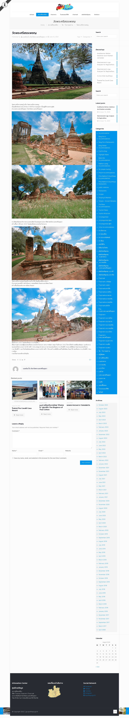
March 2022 (103, 456)
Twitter (87, 689)
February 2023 (103, 427)
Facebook (88, 686)
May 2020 (102, 519)
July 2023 (102, 412)
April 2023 (102, 420)
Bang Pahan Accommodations (104, 147)
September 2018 (104, 582)
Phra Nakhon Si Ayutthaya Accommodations (107, 177)
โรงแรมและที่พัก (104, 389)
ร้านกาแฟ (102, 278)
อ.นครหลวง (102, 361)
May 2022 (102, 449)
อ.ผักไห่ (101, 371)
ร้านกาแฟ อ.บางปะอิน (105, 302)
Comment (16, 431)
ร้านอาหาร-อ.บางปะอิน (106, 328)
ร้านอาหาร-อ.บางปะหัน (106, 325)
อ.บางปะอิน (102, 365)
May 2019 (102, 552)
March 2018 (102, 604)
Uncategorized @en (105, 220)
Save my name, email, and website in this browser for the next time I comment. (40, 458)
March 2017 (102, 626)
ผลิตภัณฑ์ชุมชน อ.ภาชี (106, 271)
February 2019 (103, 563)
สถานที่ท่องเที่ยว (53, 25)
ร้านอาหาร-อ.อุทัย (104, 344)
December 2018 (104, 571)
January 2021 (103, 497)
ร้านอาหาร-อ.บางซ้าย (105, 318)
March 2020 (103, 526)
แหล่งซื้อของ (102, 385)
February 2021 (103, 493)
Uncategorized (103, 217)
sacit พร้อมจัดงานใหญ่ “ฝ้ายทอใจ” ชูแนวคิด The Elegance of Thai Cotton (51, 407)
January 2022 (103, 464)
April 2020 (102, 523)
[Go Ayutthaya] (64, 7)
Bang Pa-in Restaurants (106, 142)
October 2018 (103, 578)
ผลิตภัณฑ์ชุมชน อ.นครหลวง (103, 256)
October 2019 (103, 534)
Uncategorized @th (105, 224)
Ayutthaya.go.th (90, 695)
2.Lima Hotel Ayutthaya (105, 76)
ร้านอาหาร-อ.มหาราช (106, 341)
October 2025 (103, 405)
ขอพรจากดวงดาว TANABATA (78, 405)
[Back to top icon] (115, 711)
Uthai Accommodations (106, 227)
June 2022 (102, 445)
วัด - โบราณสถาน (67, 25)
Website (68, 451)
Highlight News (104, 154)
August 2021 (103, 475)
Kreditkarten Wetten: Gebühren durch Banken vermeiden (105, 56)
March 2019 (102, 560)
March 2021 (102, 490)
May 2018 (102, 596)
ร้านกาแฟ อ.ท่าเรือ (104, 288)
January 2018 (103, 611)
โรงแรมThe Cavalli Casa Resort (22, 409)
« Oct (97, 667)
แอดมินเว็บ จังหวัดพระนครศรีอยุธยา (34, 37)
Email (41, 451)
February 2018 (103, 608)
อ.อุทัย (100, 382)
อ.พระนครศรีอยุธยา (105, 375)
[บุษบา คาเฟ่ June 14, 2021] (124, 710)
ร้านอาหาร (102, 314)
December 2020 (104, 501)
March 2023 (103, 423)
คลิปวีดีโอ (102, 244)
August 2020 (103, 508)
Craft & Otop (103, 151)
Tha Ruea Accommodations (104, 205)
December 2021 (104, 467)
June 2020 (102, 515)
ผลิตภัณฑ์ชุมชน (103, 251)
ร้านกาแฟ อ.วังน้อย (105, 281)
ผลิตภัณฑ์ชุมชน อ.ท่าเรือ (106, 275)
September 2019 (104, 537)
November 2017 (104, 619)
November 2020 (104, 504)
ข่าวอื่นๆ (101, 241)
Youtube (88, 691)
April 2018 (102, 600)
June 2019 (102, 549)
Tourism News (103, 210)
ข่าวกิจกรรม (102, 230)
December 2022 (104, 434)
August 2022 (103, 438)
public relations (104, 187)
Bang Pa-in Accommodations (104, 138)
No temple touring (105, 169)
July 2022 (102, 442)
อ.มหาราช (102, 378)
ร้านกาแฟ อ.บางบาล (105, 295)
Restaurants (102, 191)
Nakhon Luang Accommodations (104, 165)
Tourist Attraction (104, 213)
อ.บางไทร (102, 368)
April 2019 (102, 556)
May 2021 (102, 486)
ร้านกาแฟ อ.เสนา (104, 285)
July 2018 (102, 589)
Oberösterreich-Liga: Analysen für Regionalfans (105, 63)
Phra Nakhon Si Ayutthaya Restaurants (107, 183)
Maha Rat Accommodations (104, 159)
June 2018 (102, 593)
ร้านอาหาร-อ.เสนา (104, 347)
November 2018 (104, 574)
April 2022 (102, 453)
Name (14, 451)
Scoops (101, 194)
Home (42, 25)
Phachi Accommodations (107, 173)
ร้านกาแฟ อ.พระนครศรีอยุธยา (107, 310)
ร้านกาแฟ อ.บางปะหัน (105, 299)
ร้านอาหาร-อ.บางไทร (105, 332)
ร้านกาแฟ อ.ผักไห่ (104, 305)
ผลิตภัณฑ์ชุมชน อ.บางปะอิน (103, 261)
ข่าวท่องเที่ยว (103, 234)
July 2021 (102, 479)
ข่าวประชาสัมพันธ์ (104, 237)
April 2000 (102, 630)
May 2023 (102, 416)
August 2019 (103, 541)
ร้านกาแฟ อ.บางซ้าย (105, 292)
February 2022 (103, 460)
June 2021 (102, 482)
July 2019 (102, 545)
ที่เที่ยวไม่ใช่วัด (103, 248)
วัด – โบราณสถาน (104, 351)
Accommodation (104, 133)
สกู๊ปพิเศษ (102, 354)
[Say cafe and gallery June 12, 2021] (5, 710)
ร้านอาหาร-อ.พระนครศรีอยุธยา (105, 336)
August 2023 (103, 409)
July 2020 (102, 512)
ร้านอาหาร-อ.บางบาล (105, 321)
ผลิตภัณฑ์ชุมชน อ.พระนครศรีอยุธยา (105, 267)
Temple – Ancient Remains (107, 201)
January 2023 (103, 431)
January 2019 (103, 567)
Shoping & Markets (105, 197)
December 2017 (104, 615)
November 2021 (104, 471)
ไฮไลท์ (101, 392)
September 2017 (104, 622)
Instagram (88, 693)
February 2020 (103, 530)
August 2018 (103, 585)
